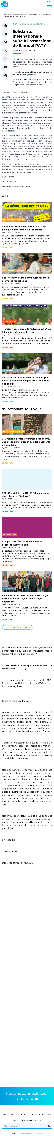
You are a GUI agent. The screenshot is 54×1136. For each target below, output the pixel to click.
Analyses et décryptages (13, 219)
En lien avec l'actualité (31, 24)
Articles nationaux (18, 15)
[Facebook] (22, 1099)
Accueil (7, 15)
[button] (5, 25)
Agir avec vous (9, 322)
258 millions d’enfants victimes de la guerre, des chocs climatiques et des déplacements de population (26, 442)
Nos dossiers (8, 588)
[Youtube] (36, 1099)
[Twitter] (17, 1099)
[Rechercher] (49, 1126)
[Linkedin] (31, 1099)
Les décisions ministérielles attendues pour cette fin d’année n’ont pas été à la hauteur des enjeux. (25, 380)
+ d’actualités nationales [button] (17, 627)
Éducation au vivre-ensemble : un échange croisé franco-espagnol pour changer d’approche (25, 598)
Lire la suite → (9, 247)
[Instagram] (27, 1099)
